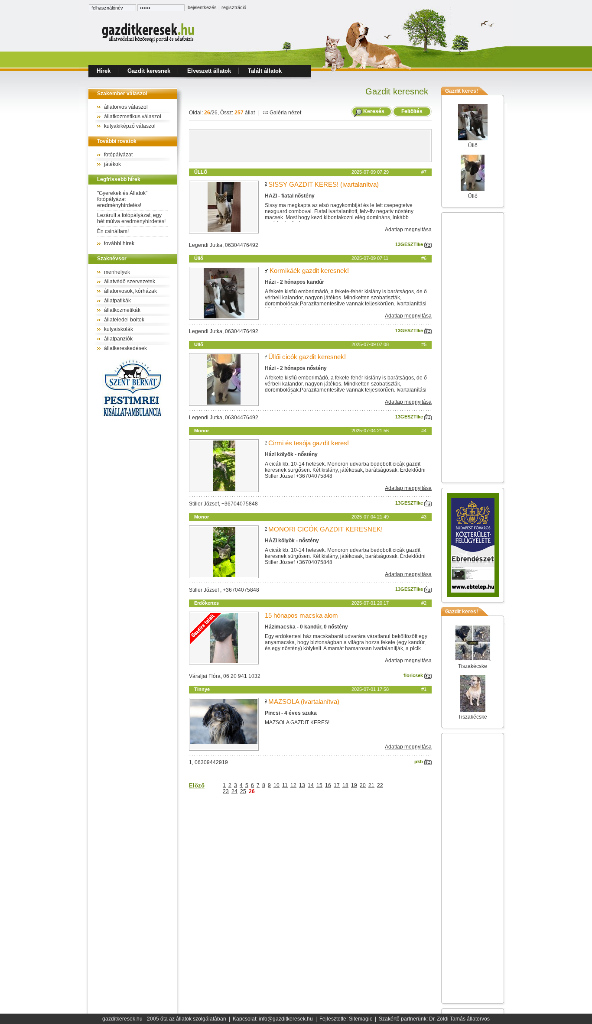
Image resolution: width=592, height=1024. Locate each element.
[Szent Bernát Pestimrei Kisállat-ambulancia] (132, 418)
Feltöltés (412, 111)
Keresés (373, 111)
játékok (112, 164)
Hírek (104, 71)
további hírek (119, 243)
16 (328, 785)
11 (285, 785)
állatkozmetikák (122, 310)
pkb (419, 761)
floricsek (413, 675)
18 (345, 785)
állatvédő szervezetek (129, 282)
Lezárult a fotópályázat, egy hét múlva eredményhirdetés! (131, 218)
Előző (197, 785)
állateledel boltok (124, 320)
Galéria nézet (284, 113)
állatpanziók (118, 339)
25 (243, 791)
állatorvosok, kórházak (130, 291)
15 (319, 785)
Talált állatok (265, 71)
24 (234, 791)
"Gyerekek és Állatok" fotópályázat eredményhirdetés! (122, 199)
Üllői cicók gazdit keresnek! (307, 356)
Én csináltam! (113, 231)
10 (276, 785)
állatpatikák (117, 301)
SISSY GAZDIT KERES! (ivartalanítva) (323, 184)
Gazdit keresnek (148, 71)
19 (354, 785)
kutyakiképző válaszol (130, 126)
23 (226, 791)
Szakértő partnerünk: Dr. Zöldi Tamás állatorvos (434, 1019)
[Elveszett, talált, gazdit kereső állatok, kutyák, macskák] (148, 42)
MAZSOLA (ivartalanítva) (303, 701)
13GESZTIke (409, 244)
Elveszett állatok (209, 71)
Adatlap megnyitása (408, 230)
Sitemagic (360, 1019)
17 (337, 785)
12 (293, 785)
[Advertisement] (310, 146)
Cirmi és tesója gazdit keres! (308, 443)
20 (363, 785)
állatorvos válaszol (126, 107)
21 (371, 785)
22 (380, 785)
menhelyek (117, 272)
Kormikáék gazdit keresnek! (309, 270)
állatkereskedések (125, 348)
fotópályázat (118, 155)
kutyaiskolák (118, 329)
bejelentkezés (202, 7)
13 (302, 785)
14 (311, 785)
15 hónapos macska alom (301, 615)
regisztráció (233, 7)
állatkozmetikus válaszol (132, 116)
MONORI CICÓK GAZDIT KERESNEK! (325, 529)
